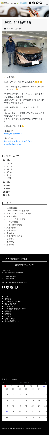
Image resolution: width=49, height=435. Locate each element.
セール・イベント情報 (16, 219)
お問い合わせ (10, 319)
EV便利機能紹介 (13, 208)
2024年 (6, 185)
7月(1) (9, 164)
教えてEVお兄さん (14, 236)
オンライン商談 (10, 304)
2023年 (6, 189)
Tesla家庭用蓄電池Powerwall (15, 309)
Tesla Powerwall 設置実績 (18, 210)
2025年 (6, 182)
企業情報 (8, 311)
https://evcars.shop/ (13, 133)
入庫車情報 (11, 227)
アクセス (8, 316)
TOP (6, 296)
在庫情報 (8, 299)
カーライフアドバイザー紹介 (19, 213)
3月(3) (9, 175)
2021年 (6, 195)
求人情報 (10, 242)
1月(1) (9, 178)
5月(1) (9, 169)
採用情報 (8, 314)
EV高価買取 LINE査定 (13, 301)
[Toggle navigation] (46, 2)
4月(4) (9, 172)
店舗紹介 (10, 233)
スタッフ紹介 (12, 216)
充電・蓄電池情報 (14, 225)
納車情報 (10, 244)
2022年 (6, 192)
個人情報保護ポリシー (13, 321)
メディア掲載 (12, 222)
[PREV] (4, 382)
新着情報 (10, 239)
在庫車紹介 (11, 230)
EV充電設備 (9, 306)
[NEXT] (45, 382)
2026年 (6, 160)
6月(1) (9, 166)
